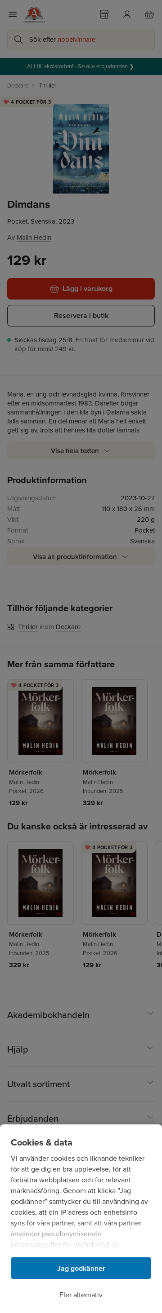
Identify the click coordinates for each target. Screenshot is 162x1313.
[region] (81, 1218)
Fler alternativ (81, 1295)
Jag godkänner (81, 1268)
